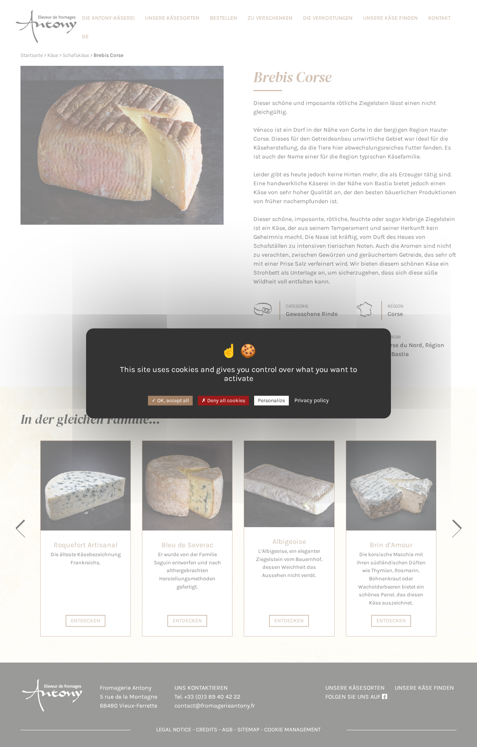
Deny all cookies (225, 400)
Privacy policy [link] (311, 400)
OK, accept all (172, 400)
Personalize (271, 400)
